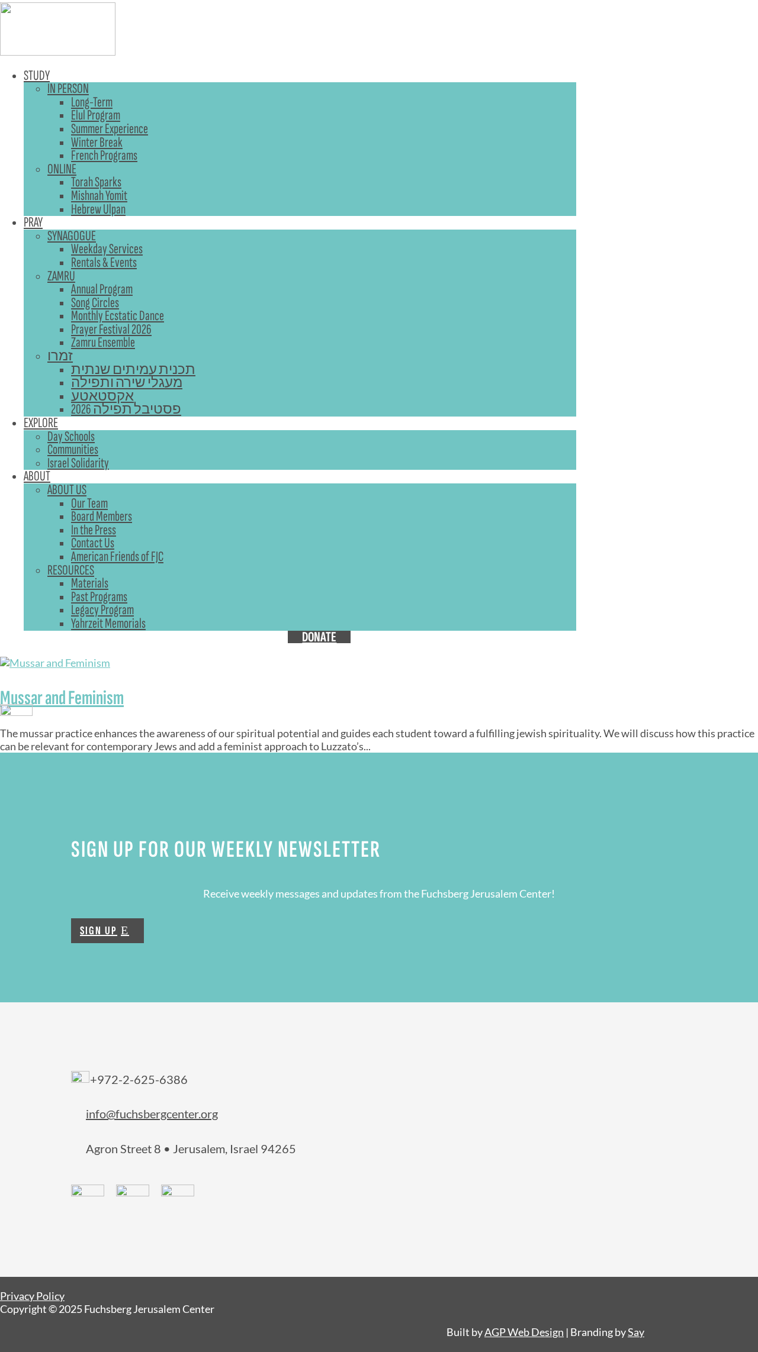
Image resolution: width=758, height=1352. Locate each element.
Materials (89, 583)
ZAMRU (61, 276)
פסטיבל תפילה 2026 (126, 409)
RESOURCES (70, 570)
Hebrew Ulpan (98, 209)
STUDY (37, 75)
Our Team (89, 503)
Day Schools (71, 436)
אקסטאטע (102, 396)
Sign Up (98, 931)
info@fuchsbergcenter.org (152, 1113)
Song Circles (95, 302)
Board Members (101, 516)
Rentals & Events (104, 262)
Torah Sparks (96, 182)
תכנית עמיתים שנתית (133, 369)
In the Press (93, 529)
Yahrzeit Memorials (108, 623)
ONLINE (61, 169)
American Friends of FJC (117, 556)
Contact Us (92, 542)
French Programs (104, 155)
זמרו (60, 355)
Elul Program (95, 115)
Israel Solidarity (78, 463)
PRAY (33, 222)
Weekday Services (107, 248)
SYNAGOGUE (71, 235)
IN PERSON (68, 88)
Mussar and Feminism (62, 698)
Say (636, 1331)
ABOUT (37, 476)
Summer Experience (109, 128)
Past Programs (99, 596)
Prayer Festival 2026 (111, 329)
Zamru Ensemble (103, 342)
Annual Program (102, 289)
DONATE (319, 637)
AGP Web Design (524, 1331)
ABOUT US (66, 489)
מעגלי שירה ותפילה (126, 382)
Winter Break (97, 142)
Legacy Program (102, 609)
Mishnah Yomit (99, 195)
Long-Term (92, 102)
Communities (72, 449)
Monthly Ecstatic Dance (117, 315)
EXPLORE (41, 422)
